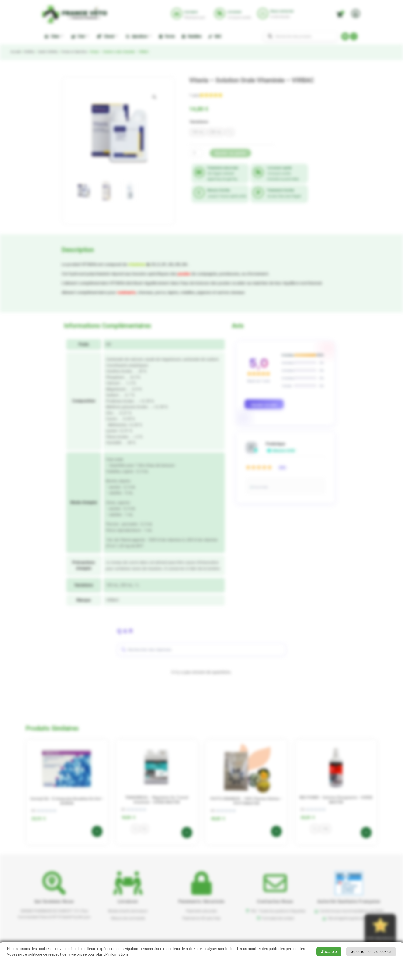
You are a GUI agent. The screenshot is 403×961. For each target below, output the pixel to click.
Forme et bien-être (74, 51)
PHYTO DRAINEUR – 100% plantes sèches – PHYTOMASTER (246, 801)
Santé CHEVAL (48, 51)
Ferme (168, 36)
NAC (217, 36)
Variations (199, 121)
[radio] (198, 132)
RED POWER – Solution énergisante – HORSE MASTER (335, 799)
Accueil (15, 51)
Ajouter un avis (264, 405)
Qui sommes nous (54, 901)
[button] (154, 97)
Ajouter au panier (230, 153)
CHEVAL (29, 51)
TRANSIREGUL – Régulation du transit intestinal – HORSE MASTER (156, 799)
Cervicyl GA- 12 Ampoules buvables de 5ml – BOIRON (67, 801)
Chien (54, 36)
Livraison (128, 901)
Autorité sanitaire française (348, 901)
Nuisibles (194, 36)
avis (194, 95)
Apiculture (138, 36)
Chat (80, 36)
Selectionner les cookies (371, 952)
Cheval (108, 36)
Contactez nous (275, 901)
